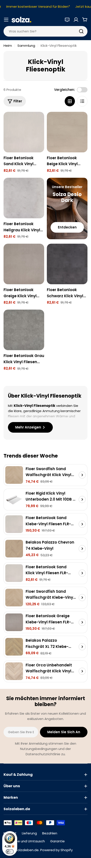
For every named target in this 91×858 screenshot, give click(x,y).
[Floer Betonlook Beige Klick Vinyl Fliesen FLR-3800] (67, 132)
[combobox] (45, 31)
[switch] (10, 851)
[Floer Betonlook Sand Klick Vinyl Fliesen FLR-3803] (24, 132)
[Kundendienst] (67, 19)
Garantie (57, 841)
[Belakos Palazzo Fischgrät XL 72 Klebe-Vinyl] (14, 647)
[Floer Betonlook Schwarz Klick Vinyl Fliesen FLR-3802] (67, 264)
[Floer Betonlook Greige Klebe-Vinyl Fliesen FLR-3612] (14, 622)
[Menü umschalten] (6, 19)
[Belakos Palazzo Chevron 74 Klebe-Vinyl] (14, 548)
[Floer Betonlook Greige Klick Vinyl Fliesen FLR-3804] (24, 264)
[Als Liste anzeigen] (82, 101)
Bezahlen (49, 833)
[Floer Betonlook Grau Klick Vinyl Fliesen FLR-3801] (24, 330)
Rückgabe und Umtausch (24, 841)
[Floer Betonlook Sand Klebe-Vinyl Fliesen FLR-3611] (14, 524)
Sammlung (26, 45)
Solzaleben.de (27, 850)
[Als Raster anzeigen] (69, 101)
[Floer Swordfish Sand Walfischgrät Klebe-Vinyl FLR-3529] (14, 597)
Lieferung (29, 833)
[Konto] (76, 19)
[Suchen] (81, 31)
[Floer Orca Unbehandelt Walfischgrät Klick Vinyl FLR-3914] (14, 671)
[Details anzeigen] (82, 475)
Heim (8, 45)
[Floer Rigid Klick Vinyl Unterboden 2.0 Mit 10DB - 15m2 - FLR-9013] (14, 499)
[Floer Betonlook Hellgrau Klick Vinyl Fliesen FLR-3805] (24, 198)
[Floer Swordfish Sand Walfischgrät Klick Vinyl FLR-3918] (14, 475)
